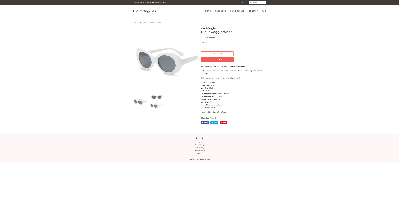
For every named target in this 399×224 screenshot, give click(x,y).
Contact (253, 11)
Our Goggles (237, 11)
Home (208, 11)
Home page (143, 23)
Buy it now (217, 60)
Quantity (204, 42)
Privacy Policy (199, 148)
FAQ (264, 11)
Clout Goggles (144, 11)
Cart (245, 2)
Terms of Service (199, 150)
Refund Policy (199, 145)
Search (199, 142)
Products (220, 11)
